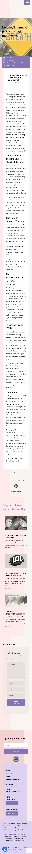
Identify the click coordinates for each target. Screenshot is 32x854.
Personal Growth (9, 827)
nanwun (10, 83)
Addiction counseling (22, 825)
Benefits (23, 834)
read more (8, 550)
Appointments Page (19, 838)
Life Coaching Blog (19, 840)
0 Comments (10, 65)
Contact (16, 836)
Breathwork (10, 62)
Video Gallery (9, 838)
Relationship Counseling (10, 830)
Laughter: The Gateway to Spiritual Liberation (16, 574)
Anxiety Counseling (22, 823)
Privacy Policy (9, 840)
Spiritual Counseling (20, 827)
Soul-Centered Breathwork (12, 834)
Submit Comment (16, 703)
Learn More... (12, 803)
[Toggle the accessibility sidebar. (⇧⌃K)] (5, 849)
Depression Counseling (9, 825)
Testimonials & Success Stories (15, 832)
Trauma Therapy (22, 830)
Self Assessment (8, 836)
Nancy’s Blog (23, 836)
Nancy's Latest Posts (19, 62)
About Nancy (12, 823)
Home (5, 823)
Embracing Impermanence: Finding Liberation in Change (15, 614)
